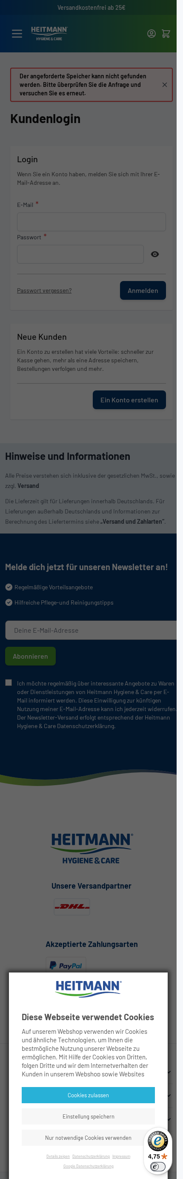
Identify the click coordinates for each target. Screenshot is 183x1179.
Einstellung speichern (88, 1116)
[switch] (158, 1166)
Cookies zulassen (88, 1095)
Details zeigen (58, 1156)
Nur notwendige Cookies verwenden (88, 1137)
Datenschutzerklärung (91, 1156)
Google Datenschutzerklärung (88, 1166)
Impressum (121, 1156)
